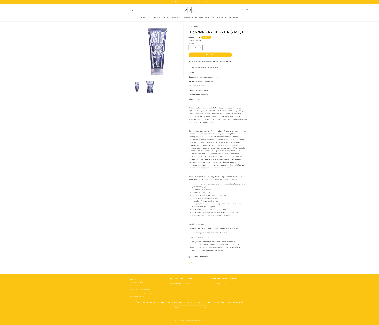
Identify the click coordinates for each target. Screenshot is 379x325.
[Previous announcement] (131, 2)
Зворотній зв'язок (136, 282)
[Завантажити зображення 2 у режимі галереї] (150, 87)
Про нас (133, 279)
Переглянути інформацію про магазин (204, 67)
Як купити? (134, 286)
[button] (132, 10)
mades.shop (184, 320)
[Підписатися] (205, 307)
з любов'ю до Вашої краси (196, 320)
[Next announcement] (248, 2)
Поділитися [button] (195, 263)
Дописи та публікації (137, 296)
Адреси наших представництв (141, 293)
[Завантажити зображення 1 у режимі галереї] (137, 87)
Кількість (192, 43)
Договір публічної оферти (139, 289)
